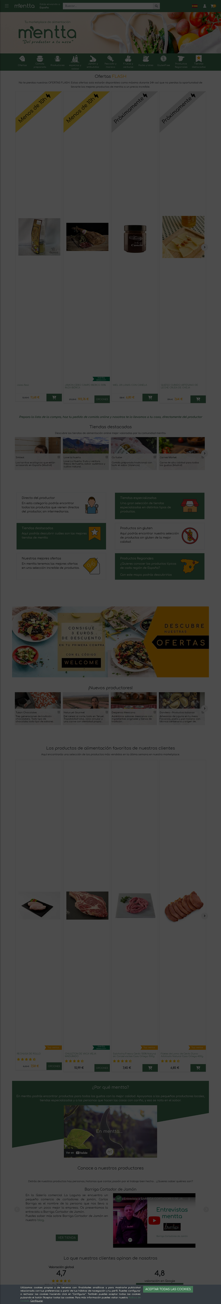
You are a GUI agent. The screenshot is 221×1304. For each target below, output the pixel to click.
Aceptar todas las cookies (168, 1289)
